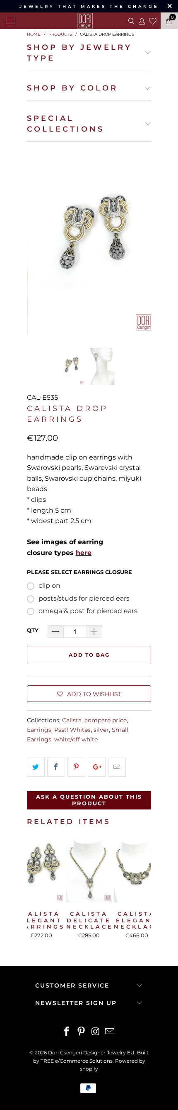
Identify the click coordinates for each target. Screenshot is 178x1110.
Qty (32, 630)
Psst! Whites (72, 729)
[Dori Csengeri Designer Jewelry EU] (89, 20)
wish (152, 20)
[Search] (130, 20)
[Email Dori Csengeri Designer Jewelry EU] (110, 1032)
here (83, 553)
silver (101, 729)
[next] (143, 241)
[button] (89, 693)
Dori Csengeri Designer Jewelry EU (91, 1052)
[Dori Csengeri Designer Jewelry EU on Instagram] (96, 1032)
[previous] (34, 241)
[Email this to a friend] (117, 767)
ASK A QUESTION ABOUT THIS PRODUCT (89, 800)
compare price (105, 720)
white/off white (76, 739)
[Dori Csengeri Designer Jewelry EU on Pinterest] (81, 1032)
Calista (72, 720)
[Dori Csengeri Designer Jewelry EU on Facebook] (67, 1032)
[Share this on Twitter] (36, 767)
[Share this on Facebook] (56, 767)
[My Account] (141, 20)
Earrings (39, 729)
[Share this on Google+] (97, 767)
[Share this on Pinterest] (76, 767)
